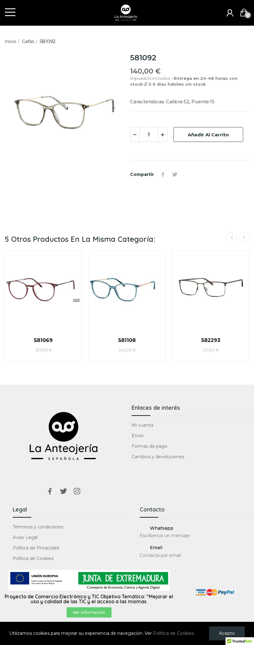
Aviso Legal (25, 537)
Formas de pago (149, 446)
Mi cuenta (142, 425)
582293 (210, 340)
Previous (231, 237)
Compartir (163, 174)
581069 (43, 340)
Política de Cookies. (174, 633)
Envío (138, 435)
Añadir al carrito (208, 135)
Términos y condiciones (38, 527)
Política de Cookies (33, 558)
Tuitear (175, 174)
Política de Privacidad (36, 548)
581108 (127, 340)
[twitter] (63, 492)
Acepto (227, 633)
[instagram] (77, 492)
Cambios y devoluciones (158, 456)
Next (244, 237)
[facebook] (50, 492)
